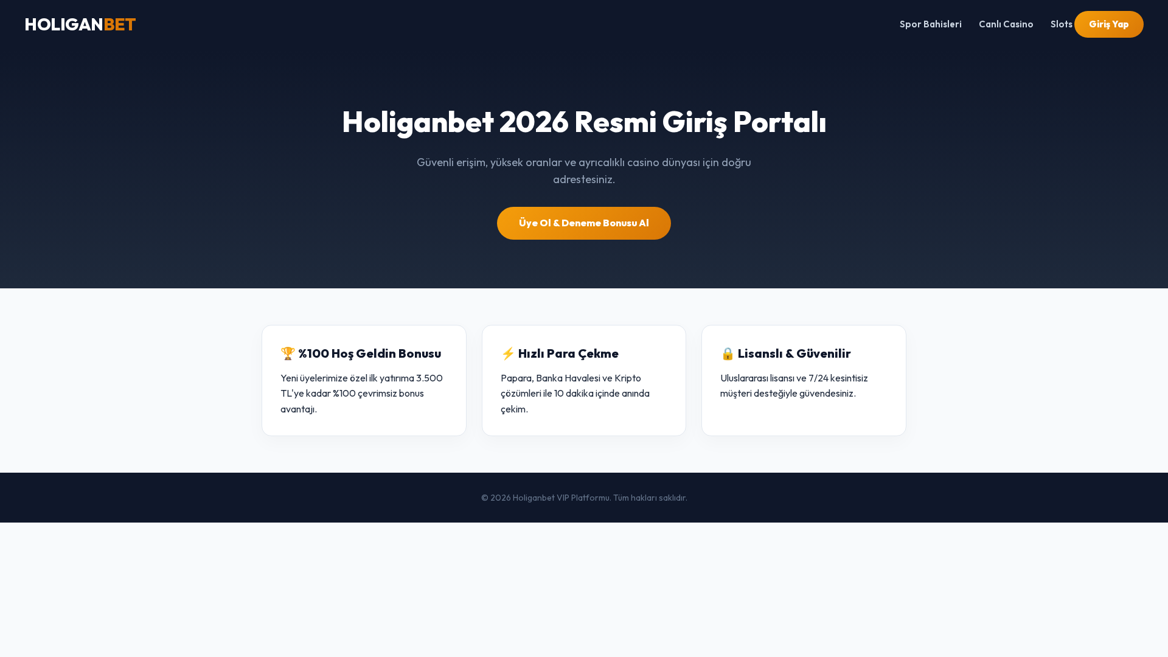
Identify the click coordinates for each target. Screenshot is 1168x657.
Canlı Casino (1006, 24)
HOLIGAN (80, 24)
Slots (1061, 24)
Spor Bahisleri (931, 24)
